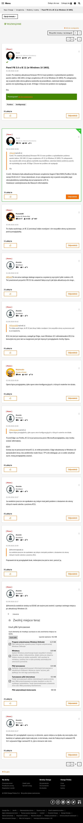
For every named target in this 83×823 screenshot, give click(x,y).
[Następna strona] (79, 39)
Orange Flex (5, 810)
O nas (62, 783)
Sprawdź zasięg (27, 786)
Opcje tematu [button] (9, 16)
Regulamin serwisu (22, 815)
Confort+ (42, 813)
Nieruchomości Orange (9, 818)
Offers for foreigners (24, 818)
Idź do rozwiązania (72, 28)
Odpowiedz (72, 116)
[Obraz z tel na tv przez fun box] (76, 33)
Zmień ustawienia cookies (56, 810)
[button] (79, 51)
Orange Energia (65, 813)
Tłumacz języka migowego (29, 813)
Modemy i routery (33, 10)
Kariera (63, 788)
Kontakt (63, 786)
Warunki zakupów (36, 815)
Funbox (10, 104)
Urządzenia (20, 10)
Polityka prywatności (51, 815)
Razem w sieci (41, 810)
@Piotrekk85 (13, 325)
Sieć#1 (15, 810)
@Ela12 (12, 153)
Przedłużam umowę (8, 786)
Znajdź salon (26, 783)
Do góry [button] (7, 772)
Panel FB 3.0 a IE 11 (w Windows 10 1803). (27, 67)
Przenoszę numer (7, 783)
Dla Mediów (43, 788)
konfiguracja (20, 104)
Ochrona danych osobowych (68, 815)
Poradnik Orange (53, 813)
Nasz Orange (8, 10)
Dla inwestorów (44, 786)
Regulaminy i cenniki (8, 788)
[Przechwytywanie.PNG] (36, 652)
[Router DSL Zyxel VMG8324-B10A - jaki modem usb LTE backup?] (79, 33)
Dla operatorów (44, 783)
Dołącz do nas (53, 3)
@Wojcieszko (13, 430)
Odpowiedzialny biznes (27, 810)
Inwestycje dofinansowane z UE (43, 818)
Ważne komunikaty (7, 815)
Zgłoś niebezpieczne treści (10, 813)
